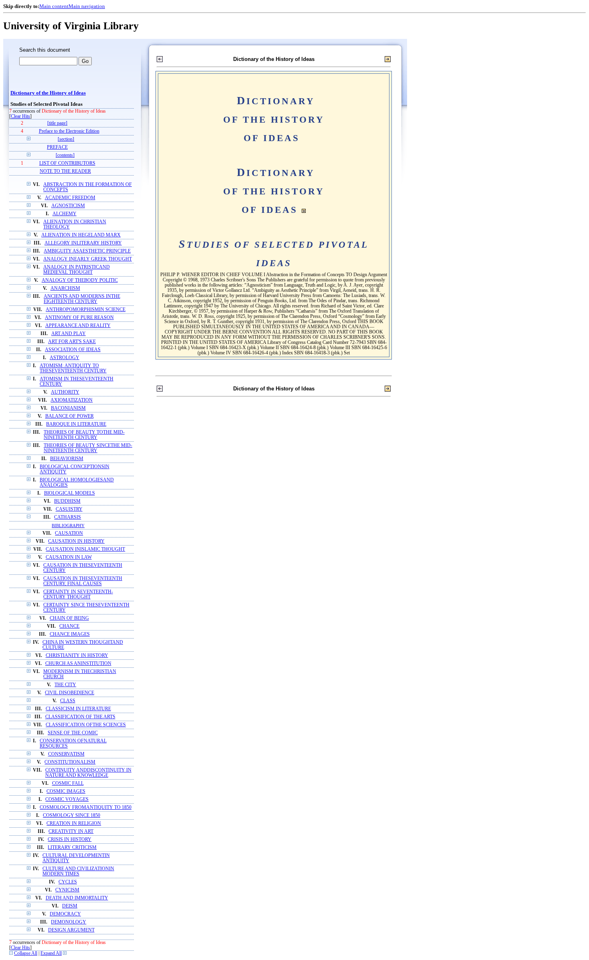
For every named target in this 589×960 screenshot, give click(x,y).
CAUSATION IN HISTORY (76, 541)
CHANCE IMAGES (70, 634)
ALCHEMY (64, 213)
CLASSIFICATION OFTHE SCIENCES (86, 725)
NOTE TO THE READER (65, 171)
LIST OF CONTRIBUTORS (67, 163)
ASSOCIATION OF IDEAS (73, 349)
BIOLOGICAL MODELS (69, 493)
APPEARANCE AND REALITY (78, 325)
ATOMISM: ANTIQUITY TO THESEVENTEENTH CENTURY (73, 368)
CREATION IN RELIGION (73, 823)
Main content (54, 6)
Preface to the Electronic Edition (69, 131)
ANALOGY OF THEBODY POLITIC (80, 280)
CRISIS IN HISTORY (69, 839)
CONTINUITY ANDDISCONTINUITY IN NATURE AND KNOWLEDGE (88, 773)
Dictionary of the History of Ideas (48, 93)
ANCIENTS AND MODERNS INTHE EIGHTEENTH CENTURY (82, 299)
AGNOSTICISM (68, 205)
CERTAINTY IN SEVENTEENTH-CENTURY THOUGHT (78, 594)
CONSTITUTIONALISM (69, 762)
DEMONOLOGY (68, 922)
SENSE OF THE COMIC (73, 733)
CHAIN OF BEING (69, 618)
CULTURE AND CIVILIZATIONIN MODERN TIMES (78, 871)
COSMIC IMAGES (65, 791)
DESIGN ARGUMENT (71, 930)
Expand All (51, 953)
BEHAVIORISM (66, 458)
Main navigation (87, 6)
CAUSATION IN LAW (69, 557)
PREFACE (57, 147)
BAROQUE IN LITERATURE (76, 424)
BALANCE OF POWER (69, 416)
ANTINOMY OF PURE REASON (79, 317)
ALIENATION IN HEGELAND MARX (81, 235)
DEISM (69, 906)
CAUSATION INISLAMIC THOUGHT (85, 549)
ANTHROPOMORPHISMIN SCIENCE (85, 309)
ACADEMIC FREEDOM (70, 197)
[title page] (57, 123)
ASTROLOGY (64, 357)
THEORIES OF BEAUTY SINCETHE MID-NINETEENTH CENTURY (88, 448)
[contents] (65, 155)
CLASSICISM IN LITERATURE (78, 708)
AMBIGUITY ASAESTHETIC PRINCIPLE (87, 251)
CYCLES (67, 882)
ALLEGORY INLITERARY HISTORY (83, 243)
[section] (66, 139)
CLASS (67, 700)
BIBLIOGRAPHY (68, 525)
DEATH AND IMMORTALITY (77, 898)
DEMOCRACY (65, 914)
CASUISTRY (69, 509)
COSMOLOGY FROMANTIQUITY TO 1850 (85, 807)
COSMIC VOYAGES (67, 799)
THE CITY (65, 684)
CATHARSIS (67, 517)
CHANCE (69, 626)
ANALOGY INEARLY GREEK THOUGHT (87, 259)
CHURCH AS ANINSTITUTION (78, 663)
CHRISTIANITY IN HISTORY (77, 655)
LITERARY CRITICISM (72, 847)
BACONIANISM (68, 408)
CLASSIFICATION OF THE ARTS (80, 716)
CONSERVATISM (66, 754)
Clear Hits (20, 116)
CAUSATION (69, 533)
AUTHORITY (65, 392)
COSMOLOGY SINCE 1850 (71, 815)
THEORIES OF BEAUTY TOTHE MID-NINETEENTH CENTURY (84, 435)
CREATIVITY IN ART (70, 831)
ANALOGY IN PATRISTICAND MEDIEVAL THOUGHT (76, 270)
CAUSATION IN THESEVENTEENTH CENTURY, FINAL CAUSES (82, 581)
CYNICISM (67, 890)
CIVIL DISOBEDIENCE (69, 692)
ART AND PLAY (68, 333)
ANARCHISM (65, 288)
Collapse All (25, 953)
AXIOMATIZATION (71, 400)
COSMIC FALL (68, 783)
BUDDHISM (67, 501)
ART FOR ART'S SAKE (72, 341)
